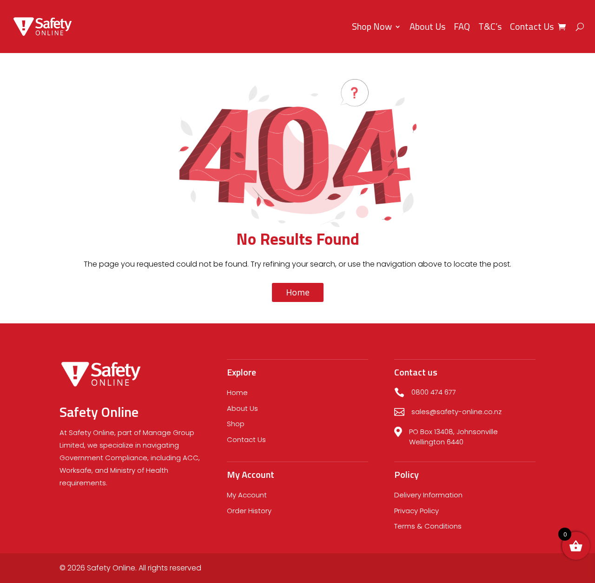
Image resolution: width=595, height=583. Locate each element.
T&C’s (490, 26)
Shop (236, 424)
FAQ (462, 26)
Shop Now (372, 26)
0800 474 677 (433, 392)
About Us (427, 26)
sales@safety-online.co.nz (456, 411)
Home (298, 292)
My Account (247, 495)
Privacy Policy (416, 511)
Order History (249, 511)
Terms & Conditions (428, 526)
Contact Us (532, 26)
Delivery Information (428, 495)
